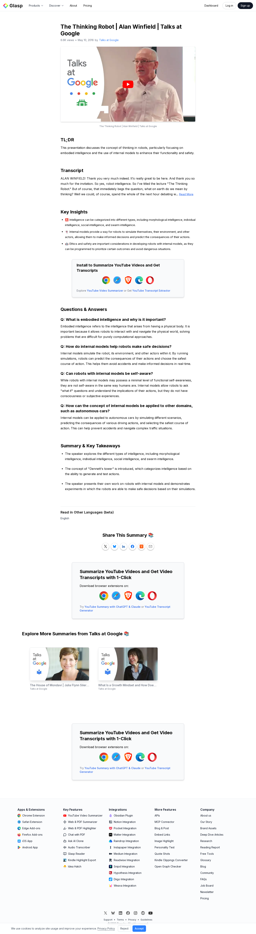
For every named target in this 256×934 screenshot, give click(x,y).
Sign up (245, 5)
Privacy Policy (106, 928)
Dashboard (211, 5)
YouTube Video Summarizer (105, 290)
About (73, 5)
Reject (124, 928)
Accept (139, 928)
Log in (229, 5)
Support (108, 919)
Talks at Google (109, 40)
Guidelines (146, 919)
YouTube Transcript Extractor (151, 290)
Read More (186, 194)
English (65, 518)
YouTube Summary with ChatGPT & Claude (113, 606)
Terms (120, 919)
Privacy (132, 919)
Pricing (87, 5)
